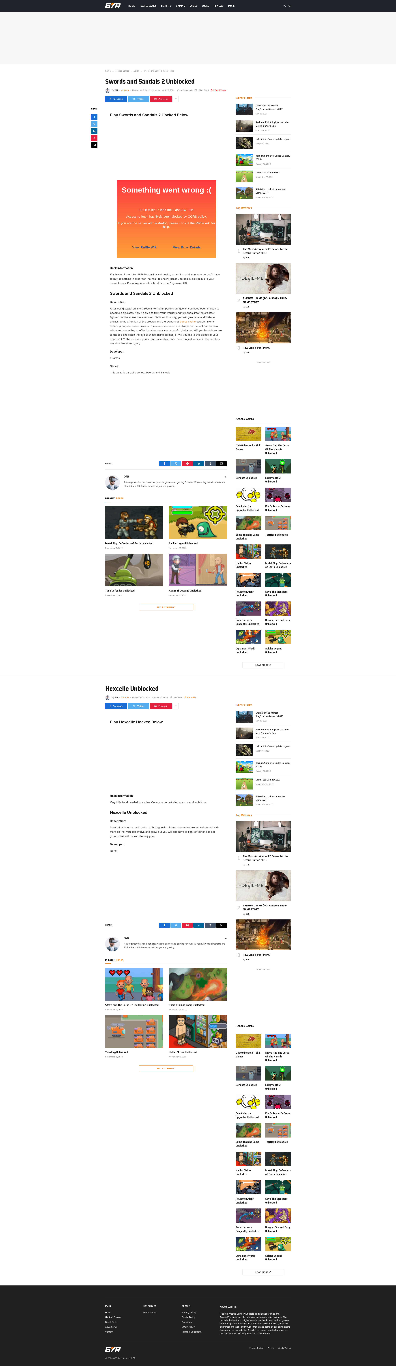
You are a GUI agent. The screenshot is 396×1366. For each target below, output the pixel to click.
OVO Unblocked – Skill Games (248, 447)
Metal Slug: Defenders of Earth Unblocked (129, 543)
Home (131, 6)
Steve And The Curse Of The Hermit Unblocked (277, 449)
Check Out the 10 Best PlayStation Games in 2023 (270, 107)
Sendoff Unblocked (246, 478)
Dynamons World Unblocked (245, 650)
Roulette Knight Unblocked (245, 593)
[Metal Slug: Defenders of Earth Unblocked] (134, 522)
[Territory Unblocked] (278, 523)
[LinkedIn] (94, 131)
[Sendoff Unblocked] (248, 466)
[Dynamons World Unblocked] (248, 637)
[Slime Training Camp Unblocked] (248, 523)
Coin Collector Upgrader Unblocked (247, 508)
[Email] (94, 145)
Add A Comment (166, 607)
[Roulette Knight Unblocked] (248, 580)
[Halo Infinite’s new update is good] (244, 143)
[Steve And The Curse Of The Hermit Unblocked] (278, 434)
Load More (261, 665)
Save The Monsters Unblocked (276, 593)
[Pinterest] (94, 138)
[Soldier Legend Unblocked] (198, 522)
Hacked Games (148, 6)
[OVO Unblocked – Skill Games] (248, 434)
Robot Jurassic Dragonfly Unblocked (247, 622)
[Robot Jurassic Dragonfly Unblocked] (248, 608)
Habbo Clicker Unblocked (243, 565)
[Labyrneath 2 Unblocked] (278, 466)
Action (125, 90)
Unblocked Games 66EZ (268, 172)
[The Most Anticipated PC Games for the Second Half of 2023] (263, 229)
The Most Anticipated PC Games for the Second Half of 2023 (265, 251)
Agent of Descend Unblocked (185, 590)
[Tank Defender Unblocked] (134, 570)
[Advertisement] (198, 38)
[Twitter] (94, 124)
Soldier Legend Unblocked (183, 543)
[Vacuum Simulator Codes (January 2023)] (244, 160)
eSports (166, 6)
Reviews (219, 6)
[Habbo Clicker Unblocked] (248, 551)
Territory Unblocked (276, 535)
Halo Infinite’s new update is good (273, 139)
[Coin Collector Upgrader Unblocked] (248, 495)
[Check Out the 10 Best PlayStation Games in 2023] (244, 109)
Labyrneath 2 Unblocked (273, 480)
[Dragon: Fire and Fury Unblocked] (278, 608)
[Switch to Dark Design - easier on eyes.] (284, 6)
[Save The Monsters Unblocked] (278, 580)
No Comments (186, 90)
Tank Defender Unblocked (120, 590)
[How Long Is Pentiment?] (263, 327)
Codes (205, 6)
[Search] (289, 5)
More (231, 6)
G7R (116, 90)
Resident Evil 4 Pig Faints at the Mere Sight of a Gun (272, 124)
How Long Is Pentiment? (256, 348)
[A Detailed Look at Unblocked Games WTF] (244, 193)
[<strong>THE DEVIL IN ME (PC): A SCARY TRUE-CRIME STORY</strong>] (263, 278)
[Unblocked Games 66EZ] (244, 176)
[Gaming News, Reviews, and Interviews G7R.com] (113, 6)
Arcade (125, 697)
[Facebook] (94, 117)
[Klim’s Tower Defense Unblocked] (278, 495)
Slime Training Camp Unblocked (247, 536)
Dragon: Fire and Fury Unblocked (277, 622)
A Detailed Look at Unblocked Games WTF (271, 191)
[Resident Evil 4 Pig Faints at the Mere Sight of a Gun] (244, 126)
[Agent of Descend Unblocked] (198, 570)
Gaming (180, 6)
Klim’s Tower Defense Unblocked (277, 508)
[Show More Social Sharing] (175, 99)
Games (193, 6)
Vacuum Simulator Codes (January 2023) (273, 157)
